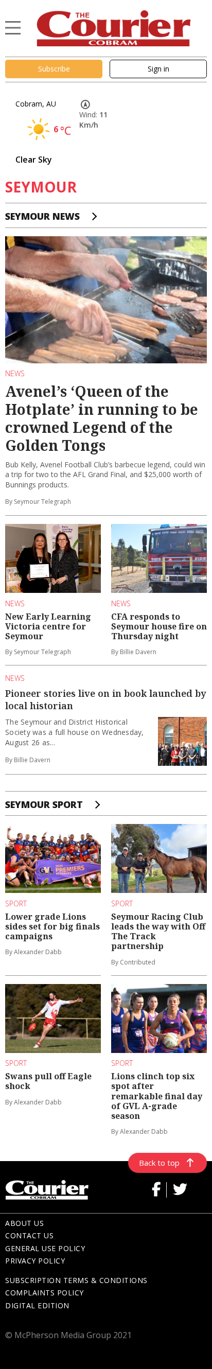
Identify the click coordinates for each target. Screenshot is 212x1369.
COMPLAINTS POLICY (44, 1292)
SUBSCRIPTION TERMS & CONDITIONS (76, 1280)
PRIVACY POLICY (35, 1261)
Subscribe (54, 69)
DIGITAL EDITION (37, 1305)
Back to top (159, 1162)
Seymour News (42, 216)
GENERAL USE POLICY (45, 1248)
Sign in (158, 69)
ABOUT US (24, 1223)
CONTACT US (29, 1235)
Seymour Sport (44, 804)
